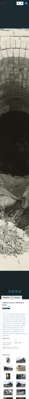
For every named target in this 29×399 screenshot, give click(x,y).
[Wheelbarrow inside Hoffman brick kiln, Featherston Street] (21, 392)
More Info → (6, 308)
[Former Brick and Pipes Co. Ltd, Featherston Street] (21, 376)
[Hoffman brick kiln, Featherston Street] (21, 360)
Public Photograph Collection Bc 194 (7, 343)
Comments (17, 297)
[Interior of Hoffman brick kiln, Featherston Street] (8, 376)
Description (6, 297)
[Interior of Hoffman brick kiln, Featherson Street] (8, 392)
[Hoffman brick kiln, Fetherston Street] (8, 360)
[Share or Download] (9, 291)
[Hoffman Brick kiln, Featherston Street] (21, 368)
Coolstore (16, 348)
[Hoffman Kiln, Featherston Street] (8, 384)
